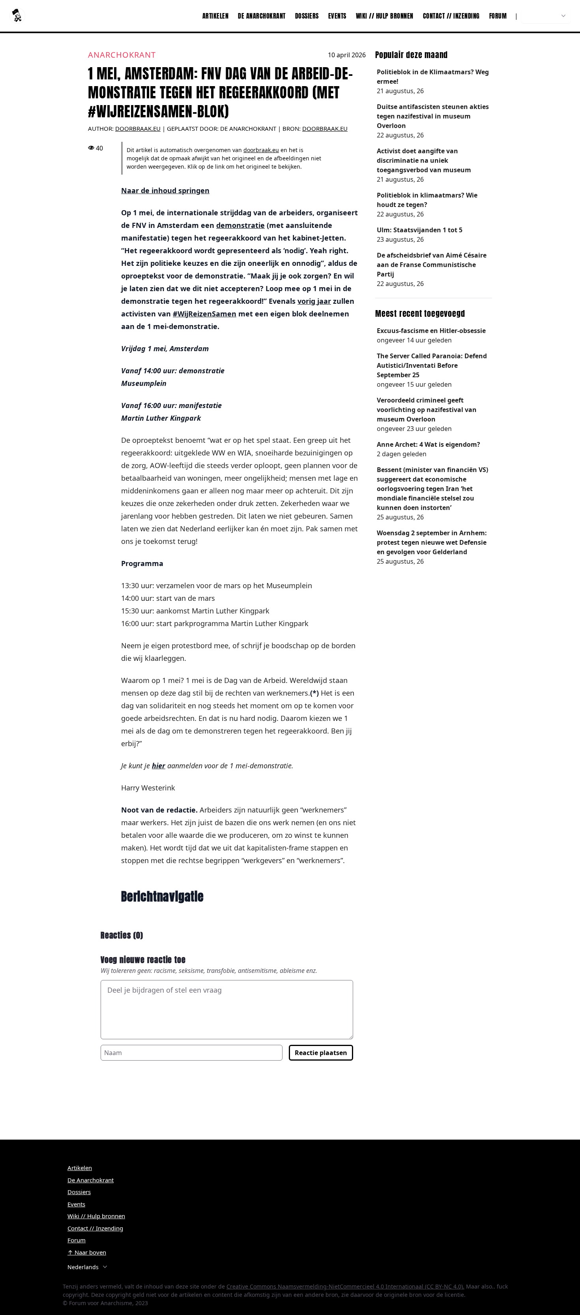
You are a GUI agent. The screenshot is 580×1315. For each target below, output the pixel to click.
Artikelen (215, 16)
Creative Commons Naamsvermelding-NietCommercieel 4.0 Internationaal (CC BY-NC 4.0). (345, 1286)
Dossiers (307, 16)
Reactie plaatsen (321, 1052)
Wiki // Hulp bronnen (384, 16)
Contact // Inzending (451, 16)
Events (337, 16)
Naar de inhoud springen (165, 190)
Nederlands (541, 16)
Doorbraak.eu (138, 128)
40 (99, 148)
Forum (498, 16)
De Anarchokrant (262, 16)
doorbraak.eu (325, 128)
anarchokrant (122, 54)
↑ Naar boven (86, 1252)
